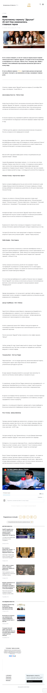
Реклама (8, 680)
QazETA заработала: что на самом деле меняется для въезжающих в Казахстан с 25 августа (8, 532)
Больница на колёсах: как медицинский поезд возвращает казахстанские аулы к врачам (8, 618)
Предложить (30, 681)
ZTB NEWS (5, 27)
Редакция (8, 677)
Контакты (8, 678)
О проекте (8, 675)
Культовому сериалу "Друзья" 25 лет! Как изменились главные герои (18, 22)
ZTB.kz (20, 71)
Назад (4, 13)
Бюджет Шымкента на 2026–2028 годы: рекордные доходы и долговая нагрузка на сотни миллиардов (8, 585)
